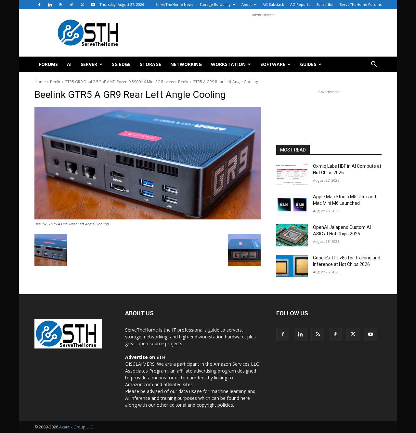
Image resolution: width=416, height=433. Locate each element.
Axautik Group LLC (76, 427)
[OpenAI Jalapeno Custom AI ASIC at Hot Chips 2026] (292, 235)
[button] (374, 65)
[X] (82, 4)
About (246, 4)
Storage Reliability (215, 4)
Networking (186, 64)
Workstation (228, 64)
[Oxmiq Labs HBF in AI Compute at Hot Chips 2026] (292, 174)
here (245, 398)
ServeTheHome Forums (361, 4)
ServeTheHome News (174, 4)
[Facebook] (39, 4)
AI (69, 64)
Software (272, 64)
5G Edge (121, 64)
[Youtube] (93, 4)
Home (40, 82)
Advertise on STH (145, 357)
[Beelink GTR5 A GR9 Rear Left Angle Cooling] (147, 163)
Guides (308, 64)
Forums (48, 64)
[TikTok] (71, 4)
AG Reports (300, 4)
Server (89, 64)
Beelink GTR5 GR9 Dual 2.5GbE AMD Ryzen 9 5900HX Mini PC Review (112, 82)
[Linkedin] (50, 4)
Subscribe (324, 4)
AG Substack (273, 4)
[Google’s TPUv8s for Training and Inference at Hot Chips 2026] (292, 266)
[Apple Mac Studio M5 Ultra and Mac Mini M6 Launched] (292, 205)
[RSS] (61, 4)
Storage (150, 64)
